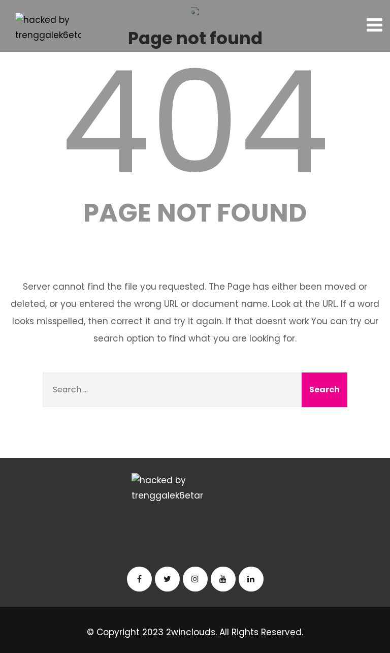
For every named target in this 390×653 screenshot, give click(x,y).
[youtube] (223, 579)
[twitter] (167, 579)
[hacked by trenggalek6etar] (48, 28)
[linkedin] (251, 579)
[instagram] (195, 579)
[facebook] (139, 579)
